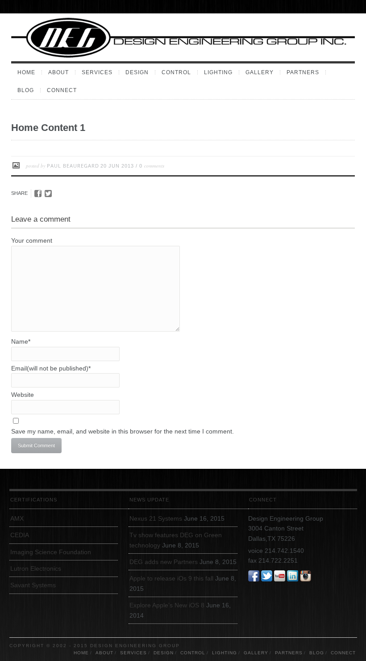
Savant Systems (33, 585)
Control (176, 72)
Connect (62, 90)
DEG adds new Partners (163, 561)
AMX (17, 518)
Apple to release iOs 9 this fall (171, 578)
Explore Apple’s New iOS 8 (166, 605)
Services (97, 72)
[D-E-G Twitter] (266, 576)
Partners (303, 72)
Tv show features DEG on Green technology (175, 539)
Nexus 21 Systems (155, 518)
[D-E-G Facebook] (253, 576)
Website (22, 394)
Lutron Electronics (35, 568)
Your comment (31, 240)
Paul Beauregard (73, 165)
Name (20, 341)
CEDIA (19, 535)
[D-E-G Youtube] (279, 576)
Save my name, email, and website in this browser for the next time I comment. (122, 431)
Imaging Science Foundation (50, 552)
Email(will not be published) (51, 368)
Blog (25, 90)
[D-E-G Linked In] (292, 576)
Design (137, 72)
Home (26, 72)
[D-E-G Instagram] (305, 576)
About (58, 72)
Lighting (218, 72)
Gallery (259, 72)
